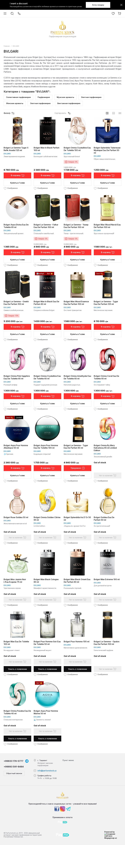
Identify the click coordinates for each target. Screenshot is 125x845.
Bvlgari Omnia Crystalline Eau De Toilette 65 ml (47, 377)
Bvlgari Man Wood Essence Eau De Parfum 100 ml (76, 302)
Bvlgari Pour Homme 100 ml (76, 641)
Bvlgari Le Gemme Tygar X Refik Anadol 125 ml (16, 148)
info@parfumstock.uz (47, 770)
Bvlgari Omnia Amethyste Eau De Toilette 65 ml (77, 377)
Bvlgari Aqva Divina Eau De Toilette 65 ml (16, 225)
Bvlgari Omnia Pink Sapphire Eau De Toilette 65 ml (17, 377)
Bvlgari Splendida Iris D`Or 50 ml (77, 518)
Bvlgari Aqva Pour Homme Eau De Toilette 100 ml (46, 446)
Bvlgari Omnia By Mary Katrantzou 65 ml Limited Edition (105, 448)
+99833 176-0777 (13, 761)
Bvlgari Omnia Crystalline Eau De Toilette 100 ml (77, 148)
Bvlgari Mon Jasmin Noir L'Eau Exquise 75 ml (15, 580)
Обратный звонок (14, 773)
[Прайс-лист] (120, 113)
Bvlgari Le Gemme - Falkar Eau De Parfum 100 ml (46, 225)
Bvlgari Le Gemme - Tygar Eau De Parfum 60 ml (76, 446)
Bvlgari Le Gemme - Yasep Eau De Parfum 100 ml (76, 225)
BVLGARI (7, 154)
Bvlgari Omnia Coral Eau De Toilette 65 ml (106, 377)
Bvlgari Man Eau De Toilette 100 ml (16, 642)
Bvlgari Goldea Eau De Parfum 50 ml (104, 518)
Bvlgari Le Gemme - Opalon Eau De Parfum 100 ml (106, 642)
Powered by (109, 832)
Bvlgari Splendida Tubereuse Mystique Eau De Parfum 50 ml (107, 150)
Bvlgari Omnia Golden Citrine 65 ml (47, 518)
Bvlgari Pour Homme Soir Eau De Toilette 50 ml (47, 642)
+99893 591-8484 (14, 766)
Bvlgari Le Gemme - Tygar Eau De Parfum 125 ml (106, 302)
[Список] (113, 113)
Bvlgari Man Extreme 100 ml (107, 579)
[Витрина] (107, 113)
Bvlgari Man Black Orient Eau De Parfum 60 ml (77, 580)
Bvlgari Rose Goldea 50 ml (16, 517)
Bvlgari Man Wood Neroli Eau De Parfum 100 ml (107, 225)
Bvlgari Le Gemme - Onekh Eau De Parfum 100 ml (16, 302)
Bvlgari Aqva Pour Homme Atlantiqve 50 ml (16, 446)
